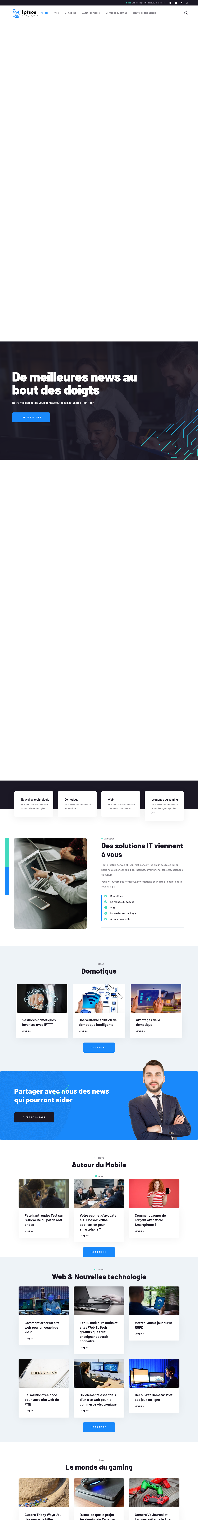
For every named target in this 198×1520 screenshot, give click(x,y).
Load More (98, 1047)
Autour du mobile (91, 12)
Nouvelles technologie (144, 12)
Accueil (44, 12)
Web (56, 12)
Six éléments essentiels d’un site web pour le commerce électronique (98, 1399)
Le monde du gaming (116, 12)
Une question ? (31, 417)
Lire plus (26, 1030)
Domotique (70, 12)
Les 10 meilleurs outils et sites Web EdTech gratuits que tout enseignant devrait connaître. (99, 1332)
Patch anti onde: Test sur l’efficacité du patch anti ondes (44, 1220)
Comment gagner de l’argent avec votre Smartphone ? (150, 1220)
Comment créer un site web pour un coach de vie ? (42, 1327)
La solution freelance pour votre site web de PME (42, 1399)
